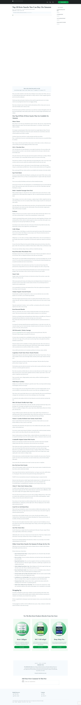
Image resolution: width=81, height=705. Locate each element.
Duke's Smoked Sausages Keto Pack (22, 190)
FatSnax (14, 211)
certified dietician (29, 12)
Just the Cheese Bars (18, 527)
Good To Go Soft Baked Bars (20, 507)
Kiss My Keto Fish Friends (19, 465)
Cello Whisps (16, 229)
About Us (44, 695)
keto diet (19, 332)
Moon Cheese (16, 121)
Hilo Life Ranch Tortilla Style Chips (22, 402)
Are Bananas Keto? (60, 14)
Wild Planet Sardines (18, 381)
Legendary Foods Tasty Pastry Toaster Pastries (25, 352)
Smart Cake (15, 274)
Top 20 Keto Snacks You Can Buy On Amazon (31, 7)
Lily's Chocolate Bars (18, 147)
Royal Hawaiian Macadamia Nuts (21, 251)
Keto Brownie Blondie (18, 309)
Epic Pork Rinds (17, 173)
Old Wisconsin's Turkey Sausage (21, 330)
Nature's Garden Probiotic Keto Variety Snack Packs (27, 418)
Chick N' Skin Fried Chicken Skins (22, 486)
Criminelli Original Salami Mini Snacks (23, 439)
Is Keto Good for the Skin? (61, 22)
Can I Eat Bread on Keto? (61, 18)
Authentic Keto (40, 664)
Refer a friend (16, 695)
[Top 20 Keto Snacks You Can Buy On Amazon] (31, 50)
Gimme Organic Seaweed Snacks (21, 291)
